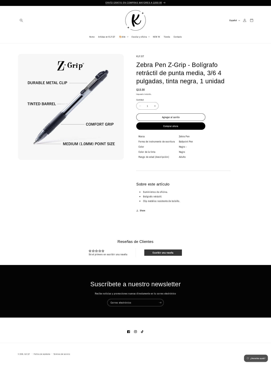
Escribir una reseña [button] (163, 252)
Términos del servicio (61, 354)
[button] (21, 20)
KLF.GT (27, 354)
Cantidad (140, 99)
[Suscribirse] (160, 302)
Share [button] (142, 210)
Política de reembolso (42, 354)
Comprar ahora (170, 126)
